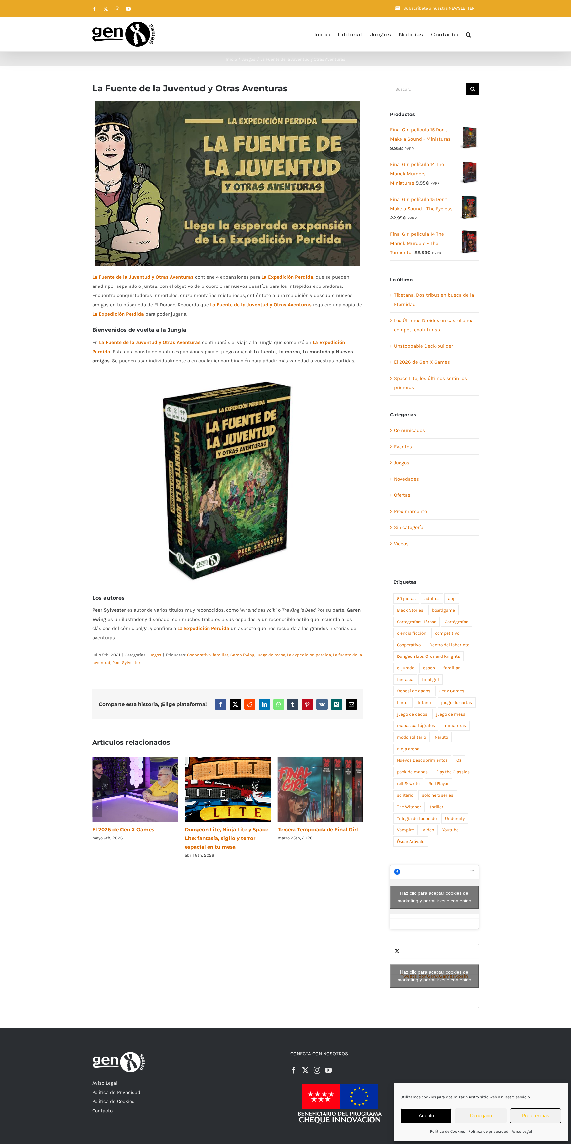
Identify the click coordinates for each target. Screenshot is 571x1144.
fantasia (405, 679)
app (452, 598)
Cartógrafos (456, 621)
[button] (468, 34)
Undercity (455, 818)
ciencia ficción (411, 633)
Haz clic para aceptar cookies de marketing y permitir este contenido (434, 897)
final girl (430, 679)
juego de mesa (270, 654)
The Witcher (409, 806)
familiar (220, 654)
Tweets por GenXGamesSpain (434, 975)
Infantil (425, 702)
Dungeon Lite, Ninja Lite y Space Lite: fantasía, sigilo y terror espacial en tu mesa (134, 838)
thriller (436, 806)
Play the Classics (453, 771)
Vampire (405, 829)
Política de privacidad (488, 1131)
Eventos (403, 447)
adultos (431, 598)
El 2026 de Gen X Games (422, 362)
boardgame (443, 610)
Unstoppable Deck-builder (423, 346)
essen (429, 667)
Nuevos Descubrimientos (422, 760)
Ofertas (402, 495)
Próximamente (410, 511)
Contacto (102, 1111)
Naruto (441, 737)
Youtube (450, 829)
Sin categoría (408, 527)
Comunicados (409, 430)
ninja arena (408, 748)
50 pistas (406, 598)
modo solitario (411, 737)
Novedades (406, 479)
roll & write (408, 783)
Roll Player (438, 783)
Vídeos (401, 544)
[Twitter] (305, 1070)
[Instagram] (317, 1070)
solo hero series (437, 795)
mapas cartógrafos (416, 725)
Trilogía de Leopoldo (417, 818)
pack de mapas (412, 771)
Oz (458, 760)
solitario (405, 795)
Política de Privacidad (116, 1092)
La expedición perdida (309, 654)
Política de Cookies (447, 1131)
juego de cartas (456, 702)
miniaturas (454, 725)
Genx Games (451, 691)
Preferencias (535, 1115)
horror (403, 702)
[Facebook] (293, 1070)
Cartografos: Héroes (416, 621)
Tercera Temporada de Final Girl (225, 829)
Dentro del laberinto (449, 644)
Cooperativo (199, 654)
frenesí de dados (413, 691)
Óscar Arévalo (410, 841)
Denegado (481, 1115)
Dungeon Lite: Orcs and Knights (428, 656)
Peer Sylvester (126, 662)
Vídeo (428, 829)
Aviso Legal (522, 1131)
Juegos (154, 654)
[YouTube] (328, 1070)
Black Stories (410, 610)
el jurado (405, 667)
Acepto (426, 1115)
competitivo (447, 633)
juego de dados (412, 714)
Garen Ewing (242, 654)
